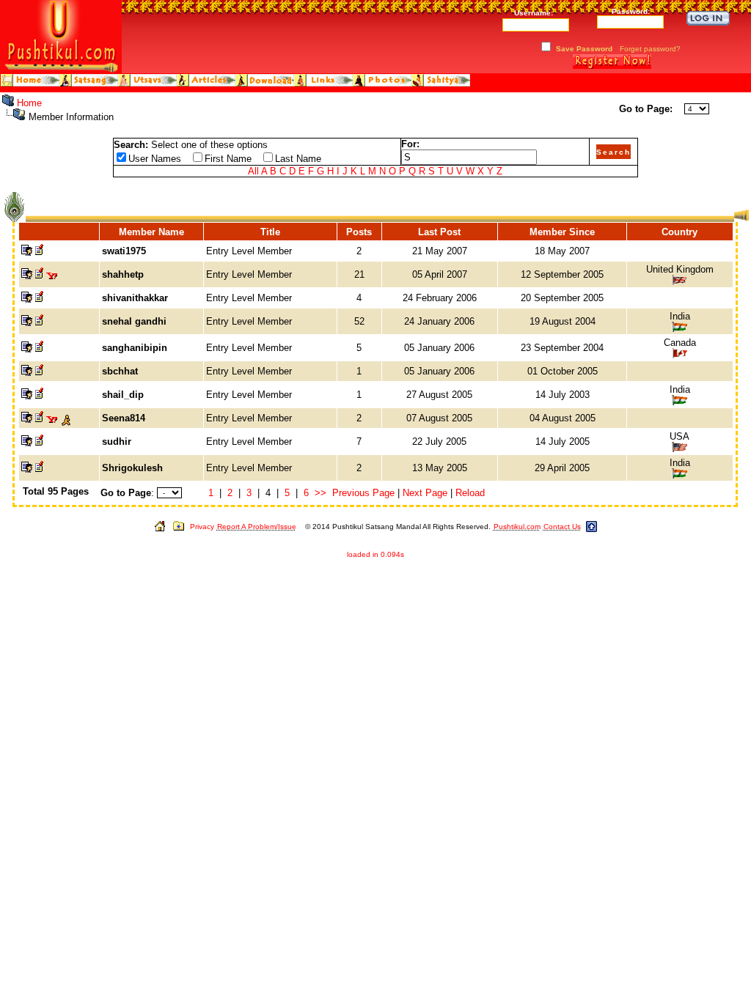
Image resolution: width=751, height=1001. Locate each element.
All (253, 171)
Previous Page (363, 492)
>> (320, 492)
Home (29, 102)
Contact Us (562, 526)
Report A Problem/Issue (256, 526)
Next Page (425, 492)
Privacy (202, 526)
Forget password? (650, 49)
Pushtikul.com (517, 526)
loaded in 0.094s (375, 554)
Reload (470, 492)
